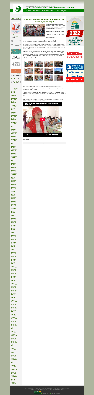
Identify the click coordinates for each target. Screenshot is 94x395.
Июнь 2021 (13, 177)
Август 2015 (13, 276)
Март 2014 (13, 300)
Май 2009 (13, 382)
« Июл (12, 87)
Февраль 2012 (14, 335)
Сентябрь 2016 (14, 257)
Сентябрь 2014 (14, 291)
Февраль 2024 (14, 132)
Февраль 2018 (14, 233)
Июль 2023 (13, 142)
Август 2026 (13, 89)
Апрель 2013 (13, 315)
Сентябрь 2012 (14, 325)
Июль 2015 (13, 277)
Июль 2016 (13, 260)
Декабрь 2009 (13, 372)
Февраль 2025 (14, 115)
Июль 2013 (13, 311)
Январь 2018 (13, 235)
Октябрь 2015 (13, 273)
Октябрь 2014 (13, 290)
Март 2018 (13, 232)
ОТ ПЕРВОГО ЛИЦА (47, 11)
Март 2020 (13, 198)
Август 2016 (13, 259)
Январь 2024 (13, 133)
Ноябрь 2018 (13, 221)
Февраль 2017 (14, 250)
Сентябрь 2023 (14, 139)
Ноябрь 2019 (13, 204)
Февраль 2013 (14, 318)
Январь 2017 (13, 252)
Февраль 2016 (14, 267)
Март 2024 (13, 130)
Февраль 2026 (14, 98)
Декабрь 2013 (13, 304)
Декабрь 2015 (13, 270)
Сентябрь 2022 (14, 156)
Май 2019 (13, 212)
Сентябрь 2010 (14, 359)
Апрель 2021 (13, 180)
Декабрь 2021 (13, 168)
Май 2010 (13, 365)
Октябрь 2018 (13, 222)
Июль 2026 (13, 91)
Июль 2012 (13, 328)
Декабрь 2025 (13, 101)
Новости (41, 143)
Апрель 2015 (13, 281)
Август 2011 (13, 344)
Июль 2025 (13, 108)
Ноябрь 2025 (13, 102)
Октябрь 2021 (13, 171)
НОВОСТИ (29, 11)
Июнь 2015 (13, 279)
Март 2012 (13, 334)
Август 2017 (13, 242)
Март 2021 (13, 181)
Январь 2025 (13, 116)
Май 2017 (13, 246)
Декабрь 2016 (13, 253)
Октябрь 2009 (13, 375)
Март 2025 (13, 113)
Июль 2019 (13, 209)
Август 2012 (13, 327)
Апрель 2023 (13, 146)
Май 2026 (13, 94)
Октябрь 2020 (13, 188)
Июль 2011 (13, 345)
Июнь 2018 (13, 228)
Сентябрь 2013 (14, 308)
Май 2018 (13, 229)
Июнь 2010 (13, 363)
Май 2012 (13, 331)
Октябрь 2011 (13, 341)
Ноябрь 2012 (13, 322)
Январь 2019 (13, 218)
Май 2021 (13, 178)
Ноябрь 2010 (13, 356)
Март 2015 (13, 283)
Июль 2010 (13, 362)
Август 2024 (13, 123)
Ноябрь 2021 (13, 170)
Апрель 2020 (13, 197)
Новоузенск (46, 143)
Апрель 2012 (13, 332)
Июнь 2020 (13, 194)
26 (14, 82)
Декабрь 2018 (13, 219)
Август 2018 (13, 225)
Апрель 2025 (13, 112)
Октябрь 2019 (13, 205)
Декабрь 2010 (13, 355)
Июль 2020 (13, 192)
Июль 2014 (13, 294)
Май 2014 (13, 297)
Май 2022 (13, 161)
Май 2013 (13, 314)
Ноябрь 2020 (13, 187)
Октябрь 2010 (13, 358)
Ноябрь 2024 (13, 119)
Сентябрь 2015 (14, 274)
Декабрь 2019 (13, 202)
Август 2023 (13, 140)
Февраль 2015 (14, 284)
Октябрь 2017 (13, 239)
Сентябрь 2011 (14, 342)
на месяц (16, 46)
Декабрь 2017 (13, 236)
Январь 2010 (13, 370)
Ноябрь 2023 (13, 136)
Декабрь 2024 (13, 118)
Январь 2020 (13, 201)
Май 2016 (13, 263)
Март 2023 (13, 147)
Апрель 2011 (13, 349)
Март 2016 (13, 266)
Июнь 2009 (13, 380)
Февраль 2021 (14, 183)
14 (17, 79)
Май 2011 (13, 348)
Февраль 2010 (14, 369)
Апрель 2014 (13, 298)
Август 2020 (13, 191)
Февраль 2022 (14, 166)
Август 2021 (13, 174)
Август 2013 (13, 310)
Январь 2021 (13, 184)
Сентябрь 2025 (14, 105)
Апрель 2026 (13, 95)
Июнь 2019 (13, 211)
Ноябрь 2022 (13, 153)
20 (16, 81)
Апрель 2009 (13, 383)
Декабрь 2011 (13, 338)
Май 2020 (13, 195)
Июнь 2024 (13, 126)
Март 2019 (13, 215)
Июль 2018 (13, 226)
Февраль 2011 (14, 352)
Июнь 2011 (13, 346)
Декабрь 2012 (13, 321)
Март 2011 (13, 351)
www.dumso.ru (56, 389)
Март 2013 (13, 317)
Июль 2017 (13, 243)
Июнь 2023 (13, 143)
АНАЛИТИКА (36, 11)
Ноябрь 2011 (13, 339)
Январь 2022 (13, 167)
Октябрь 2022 (13, 154)
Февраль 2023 (14, 149)
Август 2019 (13, 208)
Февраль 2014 (14, 301)
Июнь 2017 (13, 245)
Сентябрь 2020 (14, 190)
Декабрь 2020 (13, 185)
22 (18, 81)
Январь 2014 (13, 303)
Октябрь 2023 (13, 137)
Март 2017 (13, 249)
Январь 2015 (13, 286)
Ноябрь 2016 (13, 255)
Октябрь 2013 (13, 307)
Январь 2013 (13, 320)
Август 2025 (13, 106)
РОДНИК (63, 11)
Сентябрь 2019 (14, 207)
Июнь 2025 (13, 109)
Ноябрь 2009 (13, 373)
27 (16, 82)
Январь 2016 (13, 269)
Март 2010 (13, 368)
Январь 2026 (13, 99)
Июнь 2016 (13, 262)
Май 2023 (13, 144)
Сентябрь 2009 (14, 376)
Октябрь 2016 (13, 256)
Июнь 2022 (13, 160)
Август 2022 (13, 157)
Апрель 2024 (13, 129)
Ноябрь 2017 (13, 238)
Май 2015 (13, 280)
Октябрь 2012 (13, 324)
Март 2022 (13, 164)
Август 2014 (13, 293)
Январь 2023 (13, 150)
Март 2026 (13, 96)
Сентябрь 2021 (14, 173)
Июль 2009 (13, 379)
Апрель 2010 (13, 366)
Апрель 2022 (13, 163)
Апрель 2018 (13, 231)
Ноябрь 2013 (13, 305)
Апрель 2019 (13, 214)
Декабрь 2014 (13, 287)
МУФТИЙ (57, 11)
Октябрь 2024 (13, 120)
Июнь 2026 (13, 92)
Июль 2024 (13, 125)
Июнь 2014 (13, 296)
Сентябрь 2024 (14, 122)
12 (14, 79)
